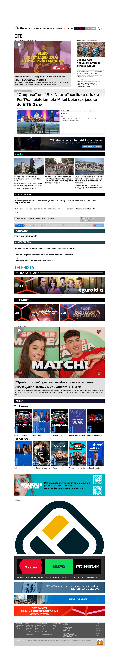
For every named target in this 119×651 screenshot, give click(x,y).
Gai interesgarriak (68, 632)
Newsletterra (99, 623)
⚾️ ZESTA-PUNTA (56, 225)
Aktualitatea (38, 625)
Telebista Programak (21, 626)
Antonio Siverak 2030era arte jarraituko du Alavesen (34, 261)
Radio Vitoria (29, 628)
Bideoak (18, 628)
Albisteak (32, 28)
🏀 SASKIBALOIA (46, 225)
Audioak (54, 628)
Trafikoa (65, 626)
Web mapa (89, 640)
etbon (25, 300)
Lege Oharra (47, 640)
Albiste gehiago (23, 194)
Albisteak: (38, 623)
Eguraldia (37, 632)
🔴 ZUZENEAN (98, 225)
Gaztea (27, 629)
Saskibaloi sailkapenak (47, 634)
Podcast (28, 636)
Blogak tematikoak (69, 634)
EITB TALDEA (90, 28)
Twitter (97, 627)
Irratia (52, 28)
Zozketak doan (67, 628)
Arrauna (44, 629)
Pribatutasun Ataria (39, 640)
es (104, 28)
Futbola (43, 625)
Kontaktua (83, 640)
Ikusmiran (37, 631)
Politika (36, 628)
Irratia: (28, 623)
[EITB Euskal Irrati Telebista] (21, 27)
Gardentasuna (76, 640)
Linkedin (97, 631)
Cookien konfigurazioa (66, 640)
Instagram (98, 628)
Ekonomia (37, 626)
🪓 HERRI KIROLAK (79, 225)
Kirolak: (44, 623)
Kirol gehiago (45, 631)
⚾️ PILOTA (28, 225)
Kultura (36, 629)
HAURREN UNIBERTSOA (55, 577)
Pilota (43, 628)
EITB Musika (29, 631)
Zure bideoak (87, 220)
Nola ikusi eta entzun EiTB (70, 635)
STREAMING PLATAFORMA (85, 577)
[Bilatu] (99, 28)
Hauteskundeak (67, 627)
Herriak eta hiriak (68, 633)
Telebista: (19, 623)
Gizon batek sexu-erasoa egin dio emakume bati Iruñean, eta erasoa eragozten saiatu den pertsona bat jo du (55, 209)
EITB (18, 36)
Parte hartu (66, 630)
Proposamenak (29, 272)
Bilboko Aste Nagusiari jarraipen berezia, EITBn (89, 62)
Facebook (98, 625)
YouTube (98, 633)
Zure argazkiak (88, 218)
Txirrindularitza (45, 626)
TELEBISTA (24, 268)
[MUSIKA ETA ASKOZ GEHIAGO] (31, 566)
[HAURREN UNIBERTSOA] (59, 566)
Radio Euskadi (29, 626)
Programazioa (19, 625)
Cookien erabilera (55, 640)
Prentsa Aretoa (68, 636)
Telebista (45, 28)
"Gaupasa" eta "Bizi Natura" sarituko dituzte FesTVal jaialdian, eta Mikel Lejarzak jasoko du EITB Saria (58, 99)
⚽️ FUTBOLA (36, 225)
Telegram (98, 630)
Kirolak (38, 28)
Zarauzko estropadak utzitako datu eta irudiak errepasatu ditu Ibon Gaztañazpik (44, 255)
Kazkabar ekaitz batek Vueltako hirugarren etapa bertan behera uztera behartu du (45, 248)
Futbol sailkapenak (46, 632)
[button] (57, 295)
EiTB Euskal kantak (30, 632)
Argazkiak (55, 626)
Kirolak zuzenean (46, 636)
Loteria (65, 629)
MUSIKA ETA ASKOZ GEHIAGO (30, 577)
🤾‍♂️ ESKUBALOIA (67, 225)
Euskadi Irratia (29, 625)
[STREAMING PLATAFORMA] (87, 566)
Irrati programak (29, 634)
